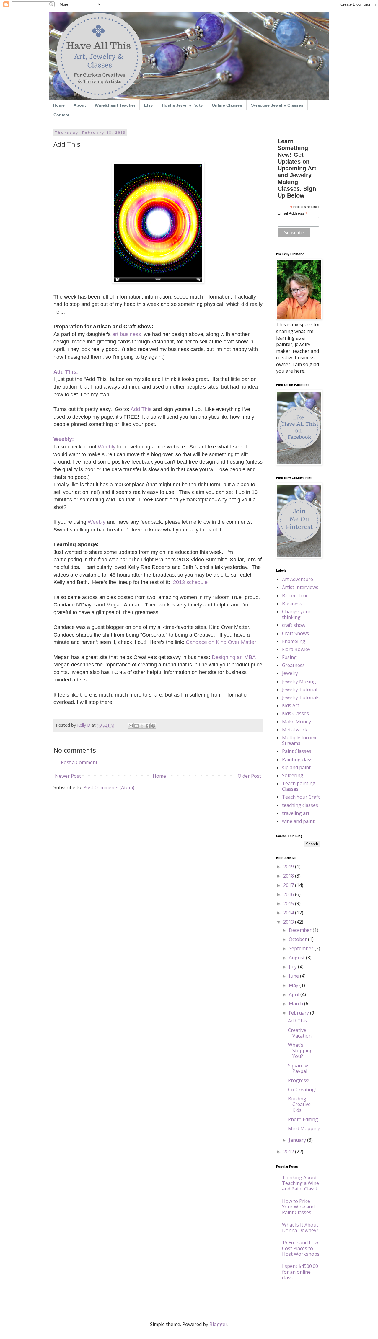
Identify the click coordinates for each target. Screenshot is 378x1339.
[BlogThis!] (136, 726)
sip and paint (296, 767)
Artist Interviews (300, 587)
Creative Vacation (300, 1033)
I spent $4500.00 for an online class (300, 1272)
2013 (289, 922)
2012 (289, 1151)
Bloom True (295, 595)
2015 (289, 903)
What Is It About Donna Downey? (300, 1227)
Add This (297, 1020)
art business (126, 334)
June (294, 976)
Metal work (294, 729)
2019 (289, 866)
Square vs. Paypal (299, 1068)
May (294, 985)
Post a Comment (79, 762)
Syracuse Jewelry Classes (277, 105)
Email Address (293, 213)
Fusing (289, 657)
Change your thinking (296, 614)
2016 (289, 894)
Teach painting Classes (298, 786)
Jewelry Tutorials (301, 697)
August (297, 957)
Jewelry (290, 673)
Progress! (298, 1080)
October (298, 939)
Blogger (218, 1324)
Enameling (293, 641)
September (302, 948)
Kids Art (290, 705)
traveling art (295, 813)
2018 (289, 875)
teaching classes (300, 805)
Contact (61, 114)
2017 (289, 885)
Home (59, 105)
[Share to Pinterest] (153, 726)
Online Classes (227, 105)
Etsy (148, 105)
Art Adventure (297, 579)
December (301, 930)
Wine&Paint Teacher (115, 105)
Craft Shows (295, 633)
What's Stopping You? (300, 1050)
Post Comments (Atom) (108, 787)
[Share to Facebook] (148, 726)
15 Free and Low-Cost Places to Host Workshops (301, 1248)
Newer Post (68, 776)
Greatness (293, 665)
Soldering (292, 775)
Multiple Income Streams (300, 740)
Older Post (249, 776)
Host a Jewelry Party (182, 105)
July (293, 966)
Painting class (297, 759)
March (296, 1003)
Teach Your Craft (301, 797)
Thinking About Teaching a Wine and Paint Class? (300, 1183)
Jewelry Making (299, 681)
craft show (293, 625)
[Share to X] (142, 726)
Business (292, 603)
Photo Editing (303, 1119)
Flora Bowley (296, 649)
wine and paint (298, 821)
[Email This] (131, 726)
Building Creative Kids (299, 1104)
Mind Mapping (304, 1128)
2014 (289, 912)
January (298, 1140)
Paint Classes (296, 751)
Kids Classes (295, 713)
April (294, 994)
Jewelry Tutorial (299, 689)
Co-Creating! (302, 1089)
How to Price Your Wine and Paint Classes (298, 1207)
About (80, 105)
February (299, 1012)
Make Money (296, 721)
